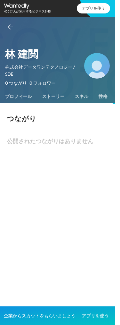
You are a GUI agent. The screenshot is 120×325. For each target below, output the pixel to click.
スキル (81, 96)
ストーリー (53, 96)
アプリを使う (93, 8)
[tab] (18, 96)
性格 (103, 96)
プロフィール (18, 96)
